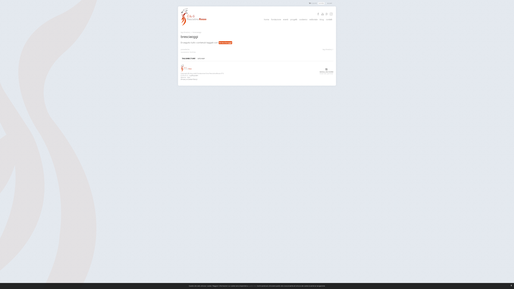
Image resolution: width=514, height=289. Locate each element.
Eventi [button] (285, 19)
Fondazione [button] (276, 19)
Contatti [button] (329, 19)
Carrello (321, 3)
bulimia (193, 52)
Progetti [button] (293, 19)
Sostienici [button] (303, 19)
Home (266, 19)
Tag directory (185, 32)
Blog (322, 19)
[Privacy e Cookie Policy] (189, 79)
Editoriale (313, 19)
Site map (201, 59)
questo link (252, 286)
